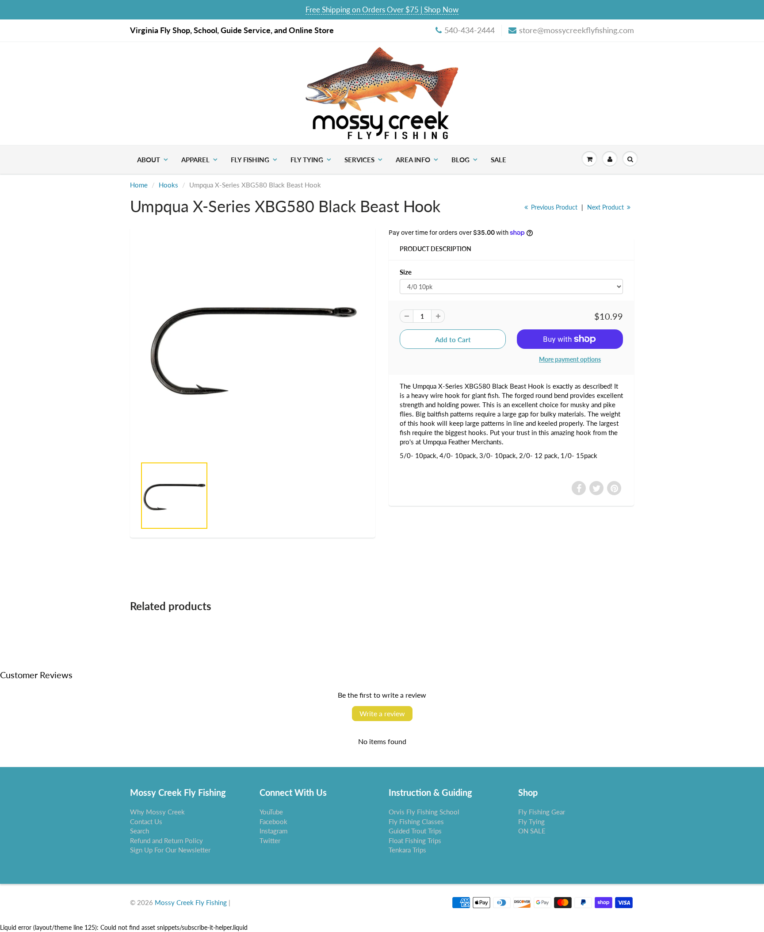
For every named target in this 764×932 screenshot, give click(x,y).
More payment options (570, 359)
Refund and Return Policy (166, 840)
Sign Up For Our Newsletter (170, 850)
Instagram (273, 831)
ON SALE (532, 831)
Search (139, 831)
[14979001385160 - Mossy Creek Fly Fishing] (252, 346)
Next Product (606, 207)
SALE (498, 160)
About (148, 160)
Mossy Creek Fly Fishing (191, 902)
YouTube (271, 812)
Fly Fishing (250, 160)
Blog (460, 160)
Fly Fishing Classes (416, 821)
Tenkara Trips (407, 850)
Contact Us (146, 821)
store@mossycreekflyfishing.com (576, 30)
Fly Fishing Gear (541, 812)
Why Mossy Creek (157, 812)
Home (139, 185)
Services (359, 160)
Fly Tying (306, 160)
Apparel (195, 160)
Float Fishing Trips (415, 840)
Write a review (382, 713)
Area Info (413, 160)
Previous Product (553, 207)
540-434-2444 (469, 30)
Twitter (270, 840)
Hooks (168, 185)
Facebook (273, 821)
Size (406, 272)
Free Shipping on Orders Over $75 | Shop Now (382, 9)
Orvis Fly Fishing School (424, 812)
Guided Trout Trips (415, 831)
